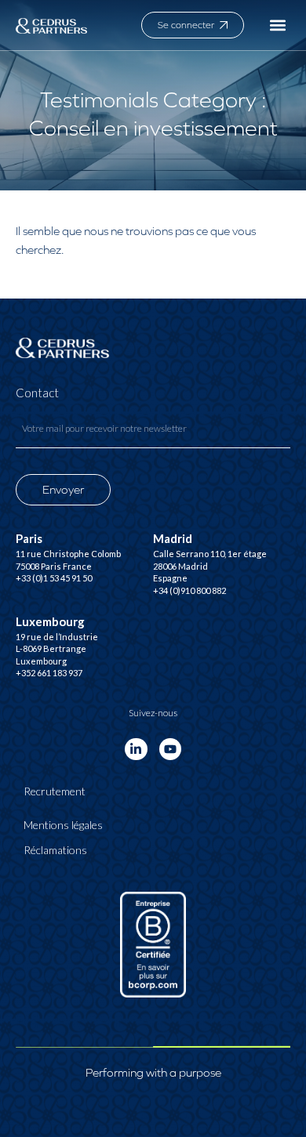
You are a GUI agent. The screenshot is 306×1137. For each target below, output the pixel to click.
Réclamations (55, 849)
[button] (277, 25)
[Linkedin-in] (136, 749)
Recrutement (55, 791)
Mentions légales (63, 824)
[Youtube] (170, 749)
